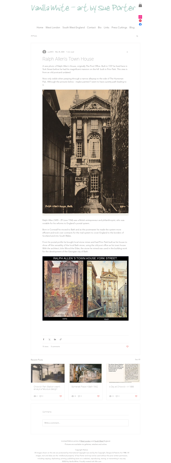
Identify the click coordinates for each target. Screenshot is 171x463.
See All (137, 359)
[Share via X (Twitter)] (49, 339)
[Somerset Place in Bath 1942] (85, 373)
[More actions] (127, 51)
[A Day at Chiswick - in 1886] (123, 373)
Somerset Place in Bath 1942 (85, 386)
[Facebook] (140, 24)
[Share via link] (61, 339)
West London (85, 441)
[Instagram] (140, 17)
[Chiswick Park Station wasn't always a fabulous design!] (48, 373)
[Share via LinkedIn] (55, 339)
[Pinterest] (140, 20)
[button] (140, 5)
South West (99, 441)
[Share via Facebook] (43, 339)
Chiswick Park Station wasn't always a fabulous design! (47, 387)
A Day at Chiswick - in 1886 (121, 386)
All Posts (34, 36)
